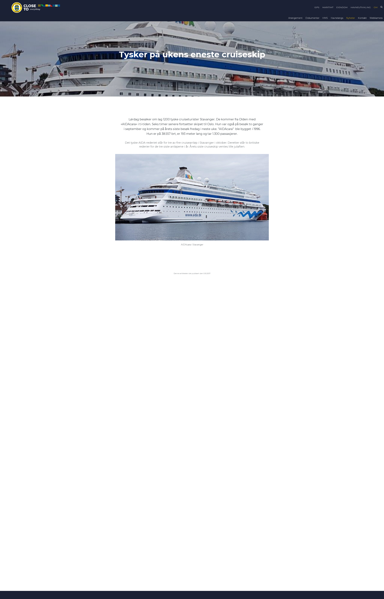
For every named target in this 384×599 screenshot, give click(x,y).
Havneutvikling (361, 7)
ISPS (316, 7)
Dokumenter (312, 18)
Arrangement (295, 18)
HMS (325, 18)
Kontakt (362, 18)
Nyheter (350, 18)
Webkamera (376, 18)
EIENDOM (342, 7)
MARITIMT (327, 7)
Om (376, 7)
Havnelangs (337, 18)
